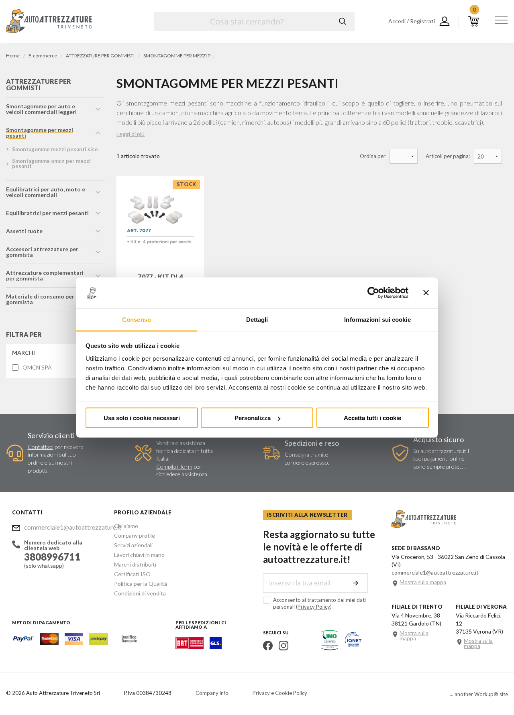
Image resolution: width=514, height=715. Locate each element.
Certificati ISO (132, 574)
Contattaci (40, 446)
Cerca (342, 21)
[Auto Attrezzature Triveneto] (49, 21)
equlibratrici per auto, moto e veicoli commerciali (45, 192)
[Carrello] (473, 21)
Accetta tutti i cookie (372, 417)
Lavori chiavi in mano (139, 554)
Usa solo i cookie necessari (142, 417)
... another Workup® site (479, 694)
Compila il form (174, 466)
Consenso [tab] (136, 319)
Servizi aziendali (133, 545)
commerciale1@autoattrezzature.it (63, 527)
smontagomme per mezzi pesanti (39, 132)
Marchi (23, 352)
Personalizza (253, 417)
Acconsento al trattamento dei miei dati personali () (319, 603)
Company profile (134, 535)
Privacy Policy (314, 606)
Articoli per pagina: (448, 156)
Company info (212, 693)
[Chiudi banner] (426, 293)
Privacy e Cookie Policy (280, 693)
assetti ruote (24, 231)
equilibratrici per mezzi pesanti (47, 212)
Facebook (268, 645)
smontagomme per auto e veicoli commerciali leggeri (41, 109)
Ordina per (373, 156)
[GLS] (216, 646)
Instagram (283, 645)
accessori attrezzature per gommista (42, 252)
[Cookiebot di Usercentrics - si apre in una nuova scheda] (373, 293)
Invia (355, 583)
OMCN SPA (37, 367)
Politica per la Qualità (140, 583)
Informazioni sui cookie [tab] (377, 319)
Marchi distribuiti (135, 564)
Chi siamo (126, 525)
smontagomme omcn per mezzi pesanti (51, 163)
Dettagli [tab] (257, 319)
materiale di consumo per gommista (40, 299)
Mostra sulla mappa (423, 582)
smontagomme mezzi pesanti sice (55, 149)
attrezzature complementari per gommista (45, 275)
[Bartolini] (189, 646)
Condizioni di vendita (140, 593)
